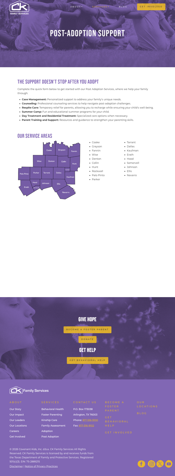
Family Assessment (53, 426)
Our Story (15, 409)
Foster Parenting (51, 415)
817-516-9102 (86, 426)
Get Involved (151, 7)
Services (99, 7)
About (75, 7)
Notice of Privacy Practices (41, 466)
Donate (87, 339)
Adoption (47, 431)
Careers (14, 431)
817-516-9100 (90, 420)
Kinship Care (49, 420)
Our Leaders (17, 420)
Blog (123, 7)
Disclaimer (16, 466)
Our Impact (17, 415)
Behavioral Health (52, 409)
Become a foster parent (114, 406)
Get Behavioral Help (88, 360)
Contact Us (85, 402)
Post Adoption (50, 437)
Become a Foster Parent (87, 330)
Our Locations (18, 426)
